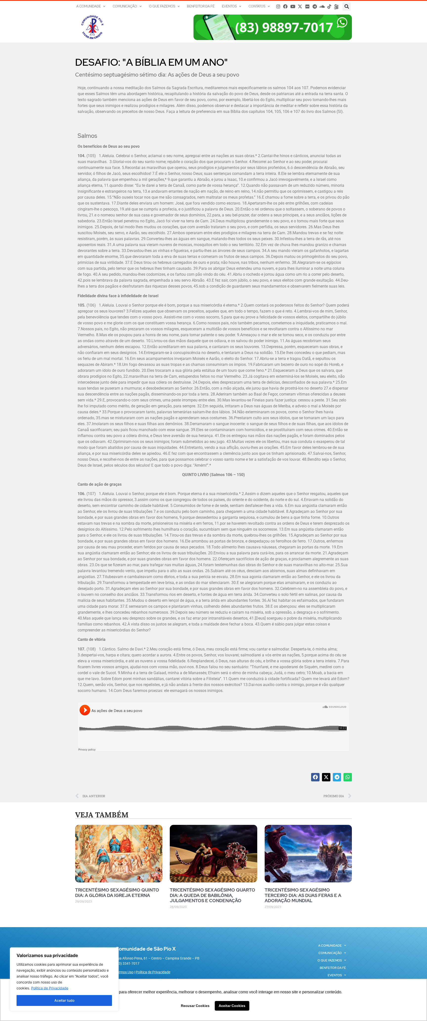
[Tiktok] (329, 6)
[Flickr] (307, 6)
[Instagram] (278, 6)
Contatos (257, 6)
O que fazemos (162, 6)
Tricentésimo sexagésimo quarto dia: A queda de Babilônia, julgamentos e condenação (212, 895)
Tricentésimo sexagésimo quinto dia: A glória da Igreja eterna (117, 892)
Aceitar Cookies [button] (232, 1006)
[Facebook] (285, 6)
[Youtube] (293, 6)
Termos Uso (124, 972)
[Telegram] (315, 6)
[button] (346, 6)
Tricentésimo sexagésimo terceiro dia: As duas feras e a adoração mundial (303, 895)
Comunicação (125, 6)
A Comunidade (88, 6)
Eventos (229, 6)
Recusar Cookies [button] (195, 1006)
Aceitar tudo (64, 1000)
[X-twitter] (300, 6)
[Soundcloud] (322, 6)
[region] (64, 979)
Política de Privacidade (49, 988)
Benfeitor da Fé (200, 6)
